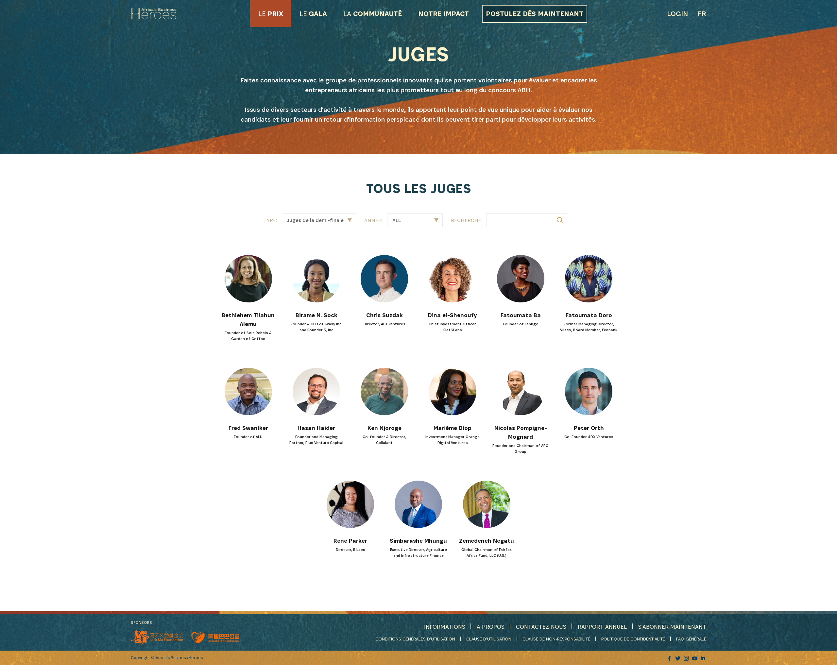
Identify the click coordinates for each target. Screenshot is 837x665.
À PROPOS (490, 626)
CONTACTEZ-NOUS (541, 626)
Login (677, 13)
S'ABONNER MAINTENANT (672, 626)
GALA (313, 13)
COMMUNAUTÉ (372, 13)
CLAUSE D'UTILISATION (488, 639)
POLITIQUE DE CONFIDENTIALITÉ (633, 639)
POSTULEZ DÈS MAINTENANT (534, 13)
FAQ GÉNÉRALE (691, 639)
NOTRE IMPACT (443, 13)
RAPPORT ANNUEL (602, 626)
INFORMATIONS (444, 626)
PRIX (270, 13)
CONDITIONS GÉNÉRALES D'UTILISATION (415, 639)
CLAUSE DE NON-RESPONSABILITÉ (556, 639)
